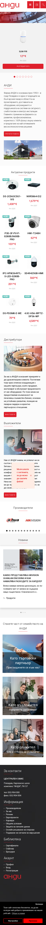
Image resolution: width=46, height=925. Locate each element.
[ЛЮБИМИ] (18, 181)
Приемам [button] (33, 921)
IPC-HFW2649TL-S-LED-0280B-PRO (12, 276)
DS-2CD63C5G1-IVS (12, 198)
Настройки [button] (13, 921)
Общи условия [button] (18, 913)
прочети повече (12, 134)
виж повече (10, 414)
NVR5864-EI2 (34, 196)
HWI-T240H (33, 233)
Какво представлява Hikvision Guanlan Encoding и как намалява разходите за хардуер (22, 578)
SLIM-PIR (23, 51)
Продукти (10, 598)
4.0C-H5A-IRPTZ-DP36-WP (33, 315)
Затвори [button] (39, 904)
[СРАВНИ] (20, 187)
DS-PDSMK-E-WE (12, 313)
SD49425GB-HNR (33, 273)
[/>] (23, 560)
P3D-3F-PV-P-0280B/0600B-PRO (12, 236)
